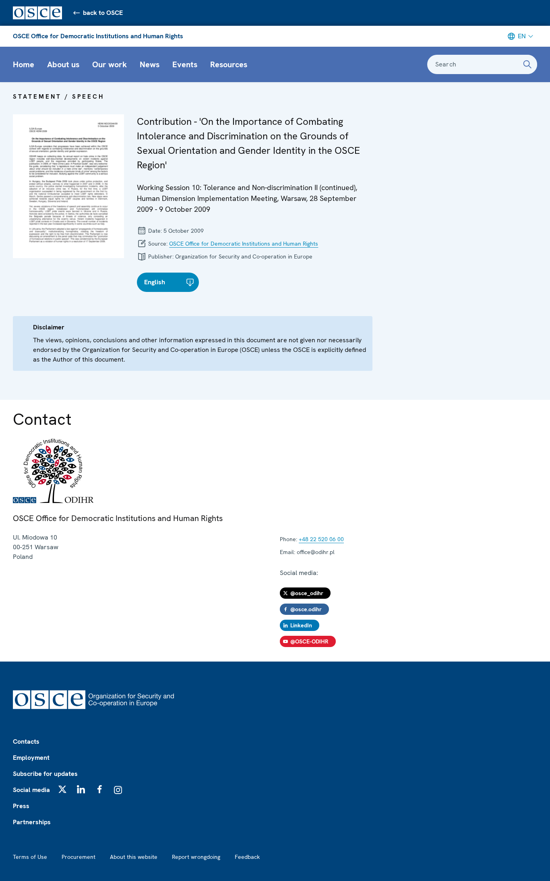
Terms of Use (30, 856)
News (149, 64)
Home (23, 64)
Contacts (26, 741)
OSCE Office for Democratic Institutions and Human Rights (98, 36)
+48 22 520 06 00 (321, 539)
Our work (109, 64)
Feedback (247, 856)
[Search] (527, 64)
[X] (62, 789)
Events (184, 64)
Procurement (78, 856)
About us (63, 64)
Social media (31, 790)
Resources (228, 64)
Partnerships (32, 822)
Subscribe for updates (45, 773)
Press (21, 806)
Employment (31, 757)
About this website (133, 856)
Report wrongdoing (196, 856)
